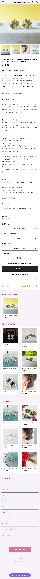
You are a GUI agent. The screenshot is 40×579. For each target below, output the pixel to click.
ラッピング (6, 253)
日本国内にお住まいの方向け (20, 274)
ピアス (3, 484)
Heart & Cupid (5, 535)
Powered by (18, 561)
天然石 (3, 512)
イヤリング (4, 490)
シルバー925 (5, 518)
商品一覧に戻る (20, 550)
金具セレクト (6, 224)
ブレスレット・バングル (9, 529)
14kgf (3, 541)
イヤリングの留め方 (9, 234)
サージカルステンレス (8, 524)
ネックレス (4, 507)
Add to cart (20, 269)
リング (3, 495)
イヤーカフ (4, 501)
